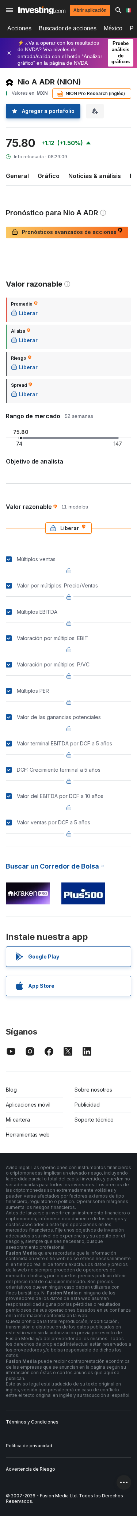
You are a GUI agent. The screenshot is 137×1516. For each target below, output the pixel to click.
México (113, 28)
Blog (11, 1089)
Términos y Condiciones (32, 1422)
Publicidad (87, 1104)
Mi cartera (18, 1119)
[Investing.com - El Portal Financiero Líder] (41, 10)
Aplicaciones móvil (28, 1104)
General (17, 175)
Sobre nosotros (93, 1089)
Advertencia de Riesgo (30, 1469)
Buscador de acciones (67, 28)
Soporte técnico (94, 1119)
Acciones (19, 28)
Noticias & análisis (94, 175)
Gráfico (49, 175)
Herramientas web (28, 1134)
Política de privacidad (29, 1445)
